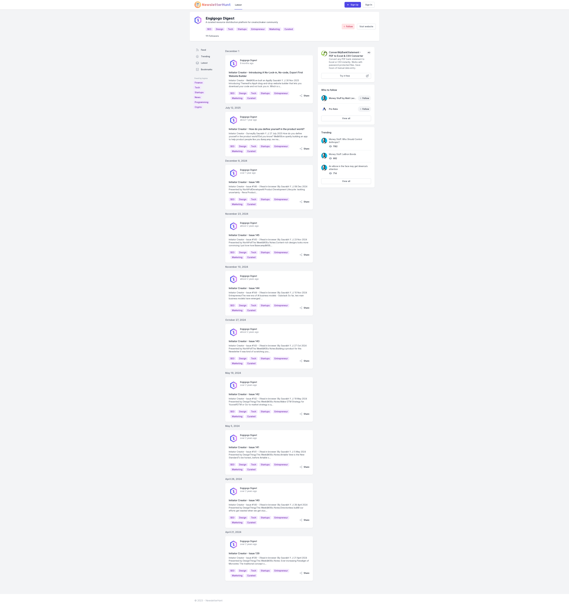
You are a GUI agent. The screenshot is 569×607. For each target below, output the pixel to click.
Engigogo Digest (248, 60)
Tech (197, 87)
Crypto (198, 107)
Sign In (368, 4)
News (197, 97)
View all (346, 118)
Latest (238, 5)
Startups (199, 92)
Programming (201, 102)
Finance (199, 82)
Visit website (366, 26)
